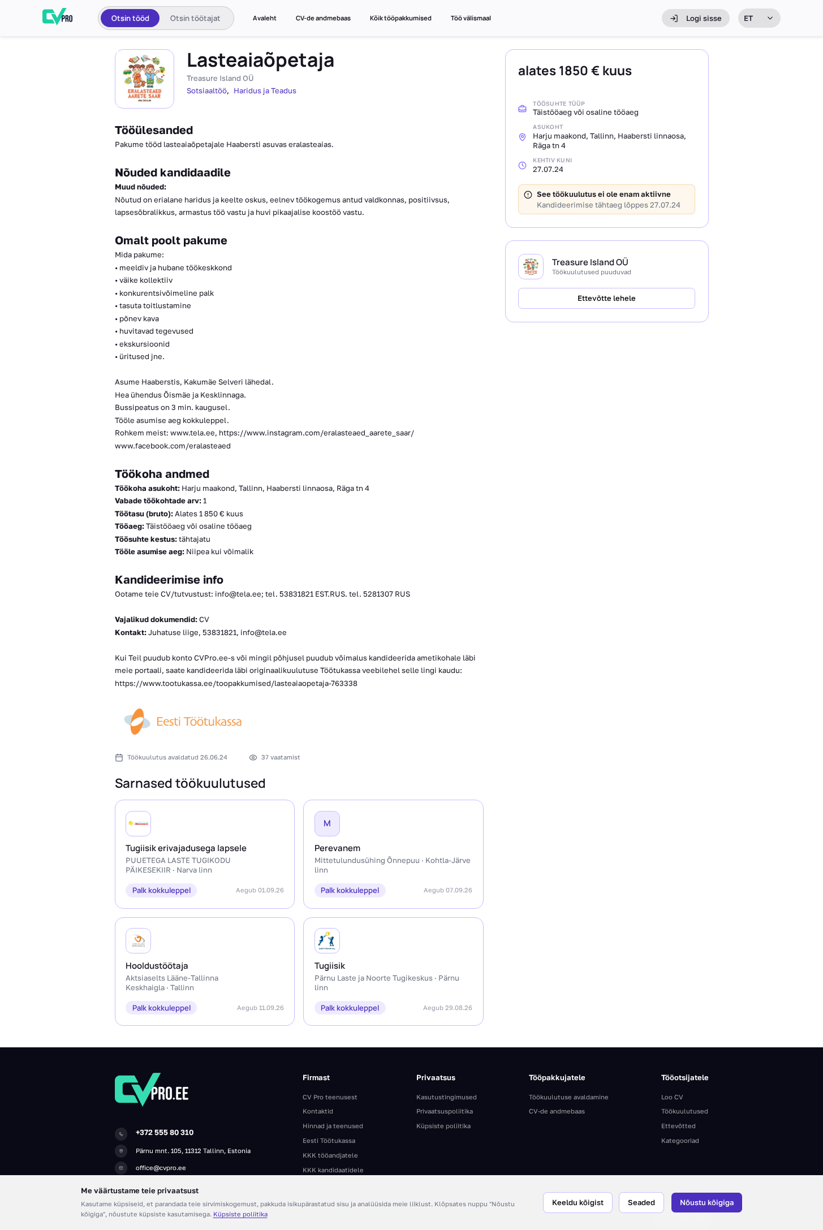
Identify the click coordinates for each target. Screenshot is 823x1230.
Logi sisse (704, 18)
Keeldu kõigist (578, 1202)
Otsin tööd (130, 18)
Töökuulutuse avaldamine (569, 1096)
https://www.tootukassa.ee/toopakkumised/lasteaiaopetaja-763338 (236, 683)
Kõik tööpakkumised (401, 18)
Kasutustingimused (446, 1096)
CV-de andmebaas (323, 18)
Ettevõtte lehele (607, 298)
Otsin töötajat (195, 18)
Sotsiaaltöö (207, 90)
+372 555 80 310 (164, 1132)
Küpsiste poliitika (240, 1214)
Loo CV (672, 1096)
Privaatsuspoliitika (444, 1111)
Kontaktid (318, 1111)
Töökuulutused (684, 1111)
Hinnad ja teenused (333, 1125)
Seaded (641, 1202)
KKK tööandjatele (330, 1155)
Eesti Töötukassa (329, 1140)
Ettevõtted (678, 1125)
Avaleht (265, 18)
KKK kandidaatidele (333, 1169)
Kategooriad (680, 1140)
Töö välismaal (471, 18)
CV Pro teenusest (330, 1096)
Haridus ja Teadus (265, 90)
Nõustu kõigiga (707, 1202)
